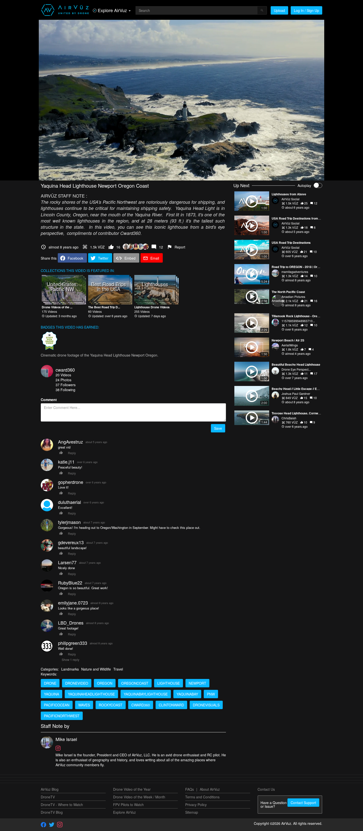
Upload (279, 10)
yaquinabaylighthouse (146, 694)
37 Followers (66, 384)
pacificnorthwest (62, 715)
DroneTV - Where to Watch (62, 804)
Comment (49, 399)
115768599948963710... (298, 321)
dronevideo (76, 683)
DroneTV (48, 796)
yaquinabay (187, 694)
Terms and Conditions (202, 796)
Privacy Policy (196, 804)
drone (50, 683)
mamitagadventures (295, 272)
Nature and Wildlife (96, 669)
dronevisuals (206, 704)
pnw (211, 694)
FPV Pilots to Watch (128, 804)
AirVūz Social (291, 199)
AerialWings (290, 345)
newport (197, 683)
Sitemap (191, 812)
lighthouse (168, 683)
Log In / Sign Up (306, 10)
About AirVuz (210, 789)
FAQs (189, 789)
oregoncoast (134, 683)
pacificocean (56, 704)
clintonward (171, 704)
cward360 (65, 369)
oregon (104, 683)
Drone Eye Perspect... (296, 369)
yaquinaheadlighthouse (91, 694)
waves (84, 704)
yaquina (51, 694)
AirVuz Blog (50, 789)
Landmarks (70, 669)
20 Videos (63, 374)
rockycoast (110, 704)
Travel (118, 669)
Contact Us (266, 789)
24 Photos (63, 379)
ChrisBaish (289, 418)
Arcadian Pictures (293, 296)
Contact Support (303, 802)
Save (218, 428)
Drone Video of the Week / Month (139, 796)
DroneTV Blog (52, 812)
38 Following (65, 389)
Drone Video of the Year (132, 789)
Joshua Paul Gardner (296, 393)
